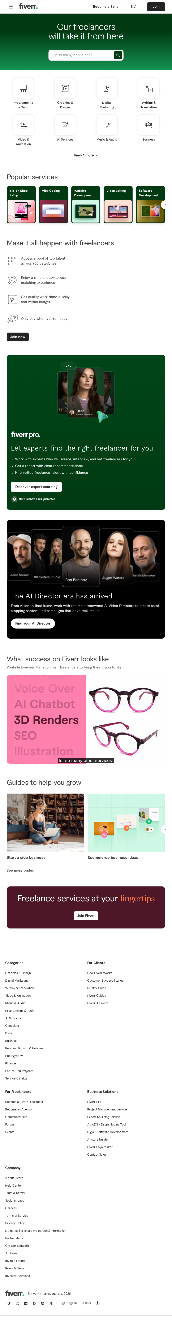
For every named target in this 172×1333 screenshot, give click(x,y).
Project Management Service (107, 1109)
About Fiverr (14, 1178)
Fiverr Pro (94, 1102)
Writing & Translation (19, 988)
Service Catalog (16, 1078)
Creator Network (17, 1246)
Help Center (13, 1185)
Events (9, 1132)
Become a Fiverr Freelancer (24, 1102)
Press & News (15, 1268)
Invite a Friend (15, 1261)
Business (11, 1041)
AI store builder (98, 1139)
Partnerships (14, 1238)
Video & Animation (18, 995)
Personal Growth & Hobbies (24, 1048)
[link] (9, 1303)
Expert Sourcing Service (103, 1117)
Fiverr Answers (97, 1003)
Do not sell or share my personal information (35, 1230)
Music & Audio (15, 1003)
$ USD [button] (86, 1303)
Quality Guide (96, 988)
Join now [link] (17, 337)
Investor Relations (17, 1276)
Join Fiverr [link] (86, 915)
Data (8, 1033)
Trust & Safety (15, 1193)
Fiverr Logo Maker (100, 1147)
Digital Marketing (16, 980)
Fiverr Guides (96, 995)
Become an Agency (18, 1109)
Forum (9, 1124)
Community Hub (16, 1117)
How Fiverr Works (99, 973)
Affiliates (11, 1253)
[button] (11, 6)
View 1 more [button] (84, 155)
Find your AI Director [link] (33, 623)
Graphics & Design (18, 973)
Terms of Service (16, 1215)
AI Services (13, 1018)
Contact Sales (96, 1154)
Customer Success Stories (105, 980)
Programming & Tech (19, 1010)
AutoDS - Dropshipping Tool (106, 1124)
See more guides (20, 870)
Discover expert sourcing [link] (36, 487)
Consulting (12, 1025)
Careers (11, 1208)
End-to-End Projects (19, 1071)
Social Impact (14, 1200)
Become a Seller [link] (106, 6)
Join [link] (156, 6)
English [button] (72, 1303)
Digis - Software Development (107, 1132)
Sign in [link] (136, 6)
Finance (10, 1063)
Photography (14, 1056)
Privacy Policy (15, 1223)
